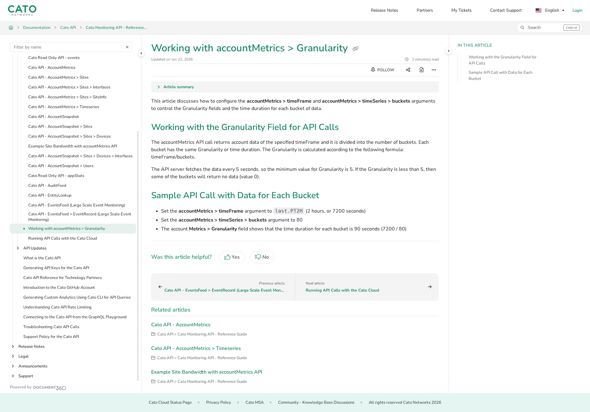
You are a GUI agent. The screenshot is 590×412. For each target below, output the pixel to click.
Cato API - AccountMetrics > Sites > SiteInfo (67, 97)
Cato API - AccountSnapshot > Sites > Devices (69, 136)
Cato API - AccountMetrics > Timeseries (63, 107)
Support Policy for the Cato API (51, 337)
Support (25, 376)
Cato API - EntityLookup (50, 195)
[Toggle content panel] (448, 50)
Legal (23, 356)
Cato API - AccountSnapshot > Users (60, 166)
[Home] (22, 10)
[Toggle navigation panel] (141, 53)
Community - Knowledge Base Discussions (316, 402)
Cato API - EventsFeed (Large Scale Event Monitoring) (76, 205)
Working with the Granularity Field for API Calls (503, 60)
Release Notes (31, 347)
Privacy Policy (218, 402)
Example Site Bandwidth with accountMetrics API (72, 146)
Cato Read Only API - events (54, 58)
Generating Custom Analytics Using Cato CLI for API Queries (77, 297)
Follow (385, 70)
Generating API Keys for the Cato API (56, 268)
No (265, 257)
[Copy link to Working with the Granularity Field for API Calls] (349, 128)
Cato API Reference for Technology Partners (62, 278)
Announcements (32, 366)
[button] (550, 28)
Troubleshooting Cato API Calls (51, 327)
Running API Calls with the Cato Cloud (62, 238)
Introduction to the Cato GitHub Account (59, 288)
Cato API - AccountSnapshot (53, 117)
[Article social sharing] (408, 70)
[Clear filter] (127, 47)
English (551, 10)
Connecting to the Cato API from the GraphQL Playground (75, 317)
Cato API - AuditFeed (47, 185)
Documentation (36, 27)
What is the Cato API (42, 258)
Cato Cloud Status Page (170, 402)
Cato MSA (255, 402)
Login (577, 10)
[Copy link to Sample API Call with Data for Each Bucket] (329, 196)
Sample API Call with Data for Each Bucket (500, 75)
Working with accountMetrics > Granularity (66, 229)
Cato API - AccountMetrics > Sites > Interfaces (69, 87)
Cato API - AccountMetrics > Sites (58, 77)
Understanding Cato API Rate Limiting (57, 307)
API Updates (34, 248)
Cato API (68, 27)
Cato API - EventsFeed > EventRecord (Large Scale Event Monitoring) (79, 216)
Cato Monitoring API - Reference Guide (116, 27)
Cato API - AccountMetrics (51, 67)
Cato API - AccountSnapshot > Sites (60, 126)
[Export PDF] (422, 70)
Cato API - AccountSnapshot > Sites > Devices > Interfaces (80, 156)
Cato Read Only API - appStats (56, 176)
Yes (236, 257)
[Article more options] (434, 70)
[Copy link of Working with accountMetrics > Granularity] (355, 49)
